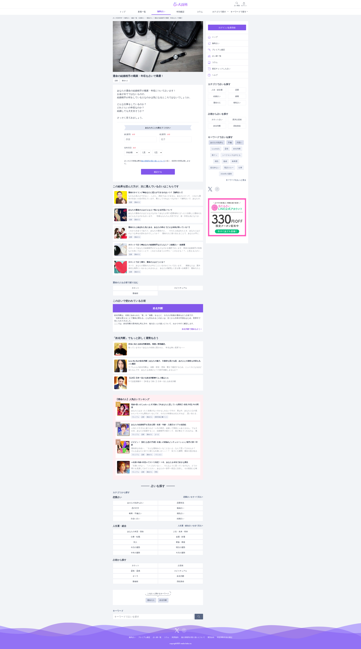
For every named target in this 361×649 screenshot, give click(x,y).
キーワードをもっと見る (236, 180)
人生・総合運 (217, 90)
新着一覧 (142, 11)
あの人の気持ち (216, 142)
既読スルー (229, 167)
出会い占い (135, 518)
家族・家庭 (180, 542)
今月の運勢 (180, 552)
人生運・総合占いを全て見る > (190, 525)
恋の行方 (135, 508)
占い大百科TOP (117, 18)
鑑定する (158, 172)
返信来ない (214, 167)
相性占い (180, 513)
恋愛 (237, 90)
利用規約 (175, 637)
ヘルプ (215, 75)
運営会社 (211, 637)
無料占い (161, 11)
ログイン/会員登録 (227, 27)
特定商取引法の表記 (224, 637)
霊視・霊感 (135, 571)
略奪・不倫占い (135, 513)
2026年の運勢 (226, 174)
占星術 (180, 565)
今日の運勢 (135, 547)
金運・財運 (180, 537)
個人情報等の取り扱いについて (153, 161)
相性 (216, 161)
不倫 (230, 142)
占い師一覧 (216, 56)
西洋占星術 (237, 119)
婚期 (237, 96)
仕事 (240, 167)
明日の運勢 (180, 547)
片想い (239, 142)
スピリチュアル (180, 288)
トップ (123, 11)
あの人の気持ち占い (135, 503)
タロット (135, 288)
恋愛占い (142, 18)
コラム (200, 11)
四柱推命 (180, 581)
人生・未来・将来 (180, 531)
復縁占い (180, 508)
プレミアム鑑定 (218, 49)
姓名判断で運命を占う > (192, 329)
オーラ (135, 576)
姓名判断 (180, 576)
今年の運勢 (135, 552)
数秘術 (135, 293)
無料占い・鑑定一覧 (130, 18)
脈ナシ (214, 155)
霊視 (226, 149)
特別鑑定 (180, 11)
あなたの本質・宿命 (135, 531)
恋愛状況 (180, 503)
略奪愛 (234, 161)
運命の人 (150, 18)
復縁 (225, 161)
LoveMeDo (216, 149)
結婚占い (180, 518)
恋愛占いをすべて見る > (193, 497)
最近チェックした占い (221, 68)
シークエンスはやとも (231, 155)
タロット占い (217, 119)
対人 (135, 542)
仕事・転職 (135, 537)
